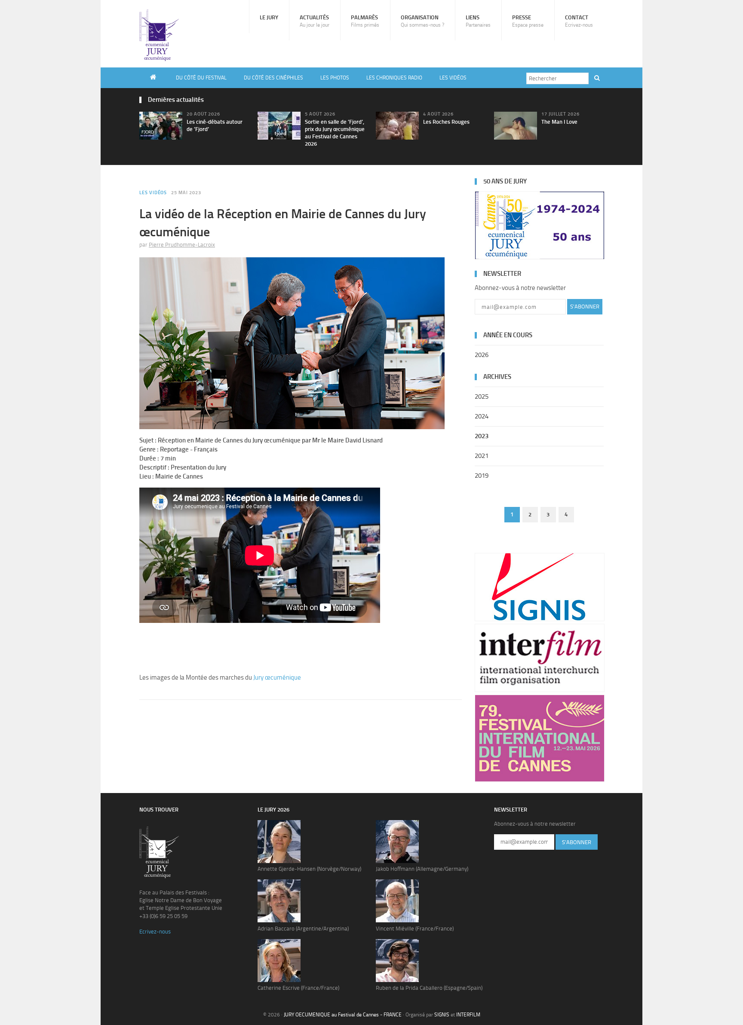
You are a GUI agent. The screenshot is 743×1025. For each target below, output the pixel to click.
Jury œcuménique (277, 677)
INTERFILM (468, 1015)
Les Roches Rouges (446, 122)
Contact (579, 21)
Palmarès (365, 21)
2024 (481, 416)
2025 (481, 396)
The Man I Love (559, 122)
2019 (481, 475)
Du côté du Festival (201, 78)
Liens (478, 21)
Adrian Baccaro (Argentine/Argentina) (303, 928)
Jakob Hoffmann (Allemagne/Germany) (422, 869)
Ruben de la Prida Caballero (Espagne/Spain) (429, 988)
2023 (481, 436)
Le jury (269, 17)
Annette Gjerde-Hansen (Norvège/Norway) (309, 869)
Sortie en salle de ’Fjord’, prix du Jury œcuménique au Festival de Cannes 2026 (335, 133)
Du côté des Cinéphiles (273, 78)
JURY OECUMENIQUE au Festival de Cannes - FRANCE (343, 1015)
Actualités (314, 21)
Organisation (422, 21)
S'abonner (584, 306)
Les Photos (334, 78)
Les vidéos (453, 78)
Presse (527, 21)
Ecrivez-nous (155, 931)
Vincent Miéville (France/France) (415, 928)
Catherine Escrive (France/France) (298, 988)
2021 (481, 456)
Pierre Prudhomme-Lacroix (182, 244)
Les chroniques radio (394, 78)
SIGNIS (441, 1015)
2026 (481, 355)
